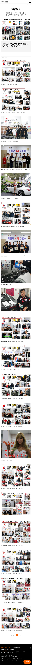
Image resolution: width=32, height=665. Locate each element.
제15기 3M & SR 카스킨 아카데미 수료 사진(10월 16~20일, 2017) (12, 398)
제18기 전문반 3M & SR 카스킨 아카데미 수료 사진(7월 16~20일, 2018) (13, 112)
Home (24, 5)
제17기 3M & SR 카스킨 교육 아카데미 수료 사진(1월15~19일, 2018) (12, 226)
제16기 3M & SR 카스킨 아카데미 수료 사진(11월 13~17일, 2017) (12, 341)
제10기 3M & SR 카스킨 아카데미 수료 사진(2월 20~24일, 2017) (12, 630)
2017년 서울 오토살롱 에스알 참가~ (7, 460)
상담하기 (27, 662)
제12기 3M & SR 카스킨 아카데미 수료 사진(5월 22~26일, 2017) (12, 545)
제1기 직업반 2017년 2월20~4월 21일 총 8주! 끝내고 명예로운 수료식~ (13, 602)
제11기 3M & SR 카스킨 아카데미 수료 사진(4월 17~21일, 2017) (12, 573)
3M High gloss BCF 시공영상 (6, 284)
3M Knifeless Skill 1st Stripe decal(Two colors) (9, 312)
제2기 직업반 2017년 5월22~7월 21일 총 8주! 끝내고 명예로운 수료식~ (13, 516)
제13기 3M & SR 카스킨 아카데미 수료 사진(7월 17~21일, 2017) (12, 488)
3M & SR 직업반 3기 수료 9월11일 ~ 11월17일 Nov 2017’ (10, 369)
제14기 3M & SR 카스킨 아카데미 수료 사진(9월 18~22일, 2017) (12, 426)
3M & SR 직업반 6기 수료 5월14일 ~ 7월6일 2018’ (9, 141)
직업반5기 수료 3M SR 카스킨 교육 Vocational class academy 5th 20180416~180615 (15, 169)
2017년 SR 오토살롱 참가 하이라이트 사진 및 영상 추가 (10, 198)
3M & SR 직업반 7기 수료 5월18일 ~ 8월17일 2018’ (9, 84)
